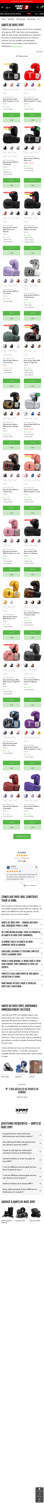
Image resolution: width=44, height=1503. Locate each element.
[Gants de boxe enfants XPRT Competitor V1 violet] (32, 719)
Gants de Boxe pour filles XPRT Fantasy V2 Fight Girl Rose (11, 682)
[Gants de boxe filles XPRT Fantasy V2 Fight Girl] (32, 333)
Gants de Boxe (31, 19)
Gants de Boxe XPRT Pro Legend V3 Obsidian (31, 681)
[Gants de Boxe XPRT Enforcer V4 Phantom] (32, 528)
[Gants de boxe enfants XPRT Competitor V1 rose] (32, 462)
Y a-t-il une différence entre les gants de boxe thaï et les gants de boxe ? (19, 1168)
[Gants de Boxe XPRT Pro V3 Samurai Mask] (32, 589)
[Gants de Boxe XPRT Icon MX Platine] (32, 401)
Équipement (11, 19)
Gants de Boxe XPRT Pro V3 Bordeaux (10, 807)
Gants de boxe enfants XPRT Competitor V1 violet (32, 748)
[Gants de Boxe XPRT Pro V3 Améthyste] (32, 783)
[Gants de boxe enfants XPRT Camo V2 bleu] (11, 719)
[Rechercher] (37, 7)
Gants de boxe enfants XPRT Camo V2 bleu (10, 744)
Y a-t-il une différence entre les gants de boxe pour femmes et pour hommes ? (19, 1176)
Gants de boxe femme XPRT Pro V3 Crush (31, 229)
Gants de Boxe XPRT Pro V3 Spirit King (10, 491)
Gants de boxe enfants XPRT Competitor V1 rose (32, 491)
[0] (40, 7)
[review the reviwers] (36, 868)
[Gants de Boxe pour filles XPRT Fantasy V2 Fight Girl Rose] (11, 652)
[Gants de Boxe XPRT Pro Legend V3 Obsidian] (32, 652)
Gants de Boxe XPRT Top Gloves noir (31, 159)
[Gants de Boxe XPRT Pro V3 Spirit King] (11, 462)
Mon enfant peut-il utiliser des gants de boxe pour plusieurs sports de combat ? (19, 1143)
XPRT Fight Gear (20, 19)
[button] (8, 8)
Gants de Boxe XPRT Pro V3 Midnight (10, 163)
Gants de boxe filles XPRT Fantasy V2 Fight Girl (32, 362)
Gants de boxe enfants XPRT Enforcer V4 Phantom (10, 230)
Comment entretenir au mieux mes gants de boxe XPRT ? (19, 1159)
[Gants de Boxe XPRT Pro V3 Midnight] (11, 135)
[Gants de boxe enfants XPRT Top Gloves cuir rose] (11, 528)
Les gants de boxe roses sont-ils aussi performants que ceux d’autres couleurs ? (18, 1134)
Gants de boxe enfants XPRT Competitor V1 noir (11, 100)
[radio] (5, 85)
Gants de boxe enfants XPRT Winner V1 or (10, 618)
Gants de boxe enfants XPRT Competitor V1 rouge (32, 100)
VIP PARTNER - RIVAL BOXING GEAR (22, 1)
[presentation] (19, 85)
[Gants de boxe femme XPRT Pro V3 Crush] (32, 200)
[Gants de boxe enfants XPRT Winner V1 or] (11, 589)
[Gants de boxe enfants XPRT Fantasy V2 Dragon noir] (11, 401)
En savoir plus (17, 46)
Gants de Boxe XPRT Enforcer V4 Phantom (31, 552)
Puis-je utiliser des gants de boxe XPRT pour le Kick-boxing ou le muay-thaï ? (20, 1190)
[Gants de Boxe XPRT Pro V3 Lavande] (11, 268)
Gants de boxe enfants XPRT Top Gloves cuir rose (11, 552)
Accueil (4, 19)
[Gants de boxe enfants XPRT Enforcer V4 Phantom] (11, 200)
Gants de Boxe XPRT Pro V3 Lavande (10, 292)
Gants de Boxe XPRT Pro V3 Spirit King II (31, 296)
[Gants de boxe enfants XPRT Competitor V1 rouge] (32, 72)
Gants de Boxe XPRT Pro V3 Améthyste (31, 807)
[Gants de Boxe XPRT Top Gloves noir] (32, 135)
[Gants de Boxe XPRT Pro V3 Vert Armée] (11, 333)
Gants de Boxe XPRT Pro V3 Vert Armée (10, 362)
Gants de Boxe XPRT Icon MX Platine (32, 425)
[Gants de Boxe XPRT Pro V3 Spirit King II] (32, 268)
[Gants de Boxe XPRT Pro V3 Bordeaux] (11, 783)
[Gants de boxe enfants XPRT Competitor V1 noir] (11, 72)
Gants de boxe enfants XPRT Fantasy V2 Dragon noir (11, 426)
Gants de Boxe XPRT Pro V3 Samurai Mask (31, 614)
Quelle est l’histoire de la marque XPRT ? (18, 1183)
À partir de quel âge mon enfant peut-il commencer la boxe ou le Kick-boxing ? (17, 1151)
